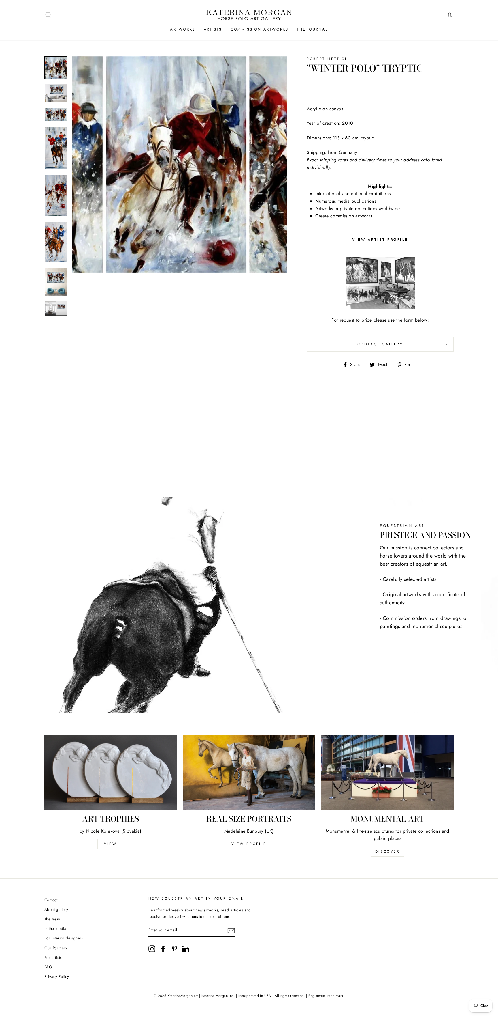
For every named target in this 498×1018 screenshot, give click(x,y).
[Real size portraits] (249, 772)
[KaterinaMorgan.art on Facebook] (163, 948)
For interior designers (63, 938)
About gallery (56, 909)
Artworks (182, 29)
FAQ (48, 967)
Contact (51, 900)
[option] (180, 164)
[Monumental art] (387, 772)
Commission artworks (259, 29)
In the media (55, 928)
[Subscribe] (231, 930)
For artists (52, 957)
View (110, 844)
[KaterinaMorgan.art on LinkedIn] (185, 948)
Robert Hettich (327, 58)
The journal (312, 29)
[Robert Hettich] (380, 283)
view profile (248, 844)
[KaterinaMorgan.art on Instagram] (151, 948)
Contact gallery (380, 344)
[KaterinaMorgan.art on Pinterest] (174, 948)
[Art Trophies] (110, 772)
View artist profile (380, 239)
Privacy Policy (56, 976)
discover (387, 851)
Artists (213, 29)
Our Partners (55, 948)
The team (52, 919)
